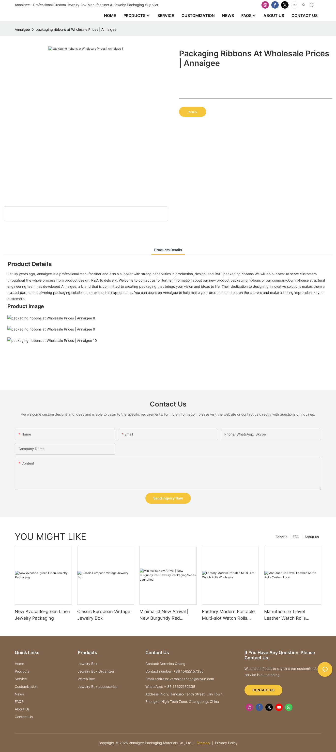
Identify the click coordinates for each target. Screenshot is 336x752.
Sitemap (203, 743)
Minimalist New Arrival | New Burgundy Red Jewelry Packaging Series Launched (165, 615)
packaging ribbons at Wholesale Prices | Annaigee (76, 29)
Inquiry (192, 112)
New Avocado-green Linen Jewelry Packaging (42, 615)
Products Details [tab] (168, 250)
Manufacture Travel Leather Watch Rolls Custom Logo (285, 615)
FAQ (296, 537)
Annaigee (22, 29)
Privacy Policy (226, 743)
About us (312, 537)
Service (281, 537)
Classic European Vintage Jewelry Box (103, 615)
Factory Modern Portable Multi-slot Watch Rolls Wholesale (228, 615)
